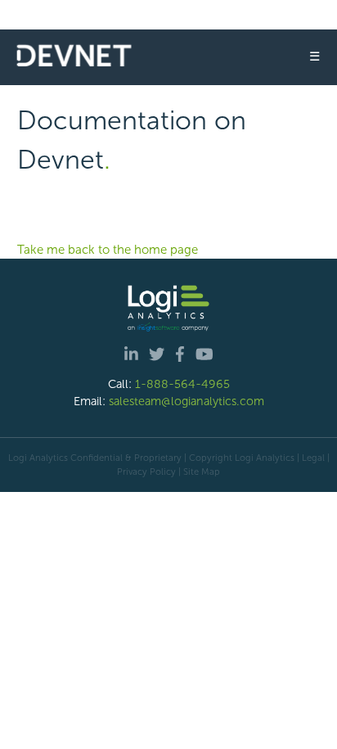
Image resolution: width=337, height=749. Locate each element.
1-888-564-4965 (182, 384)
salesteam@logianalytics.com (186, 401)
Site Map (201, 471)
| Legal (311, 457)
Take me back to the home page (107, 249)
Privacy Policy (146, 471)
